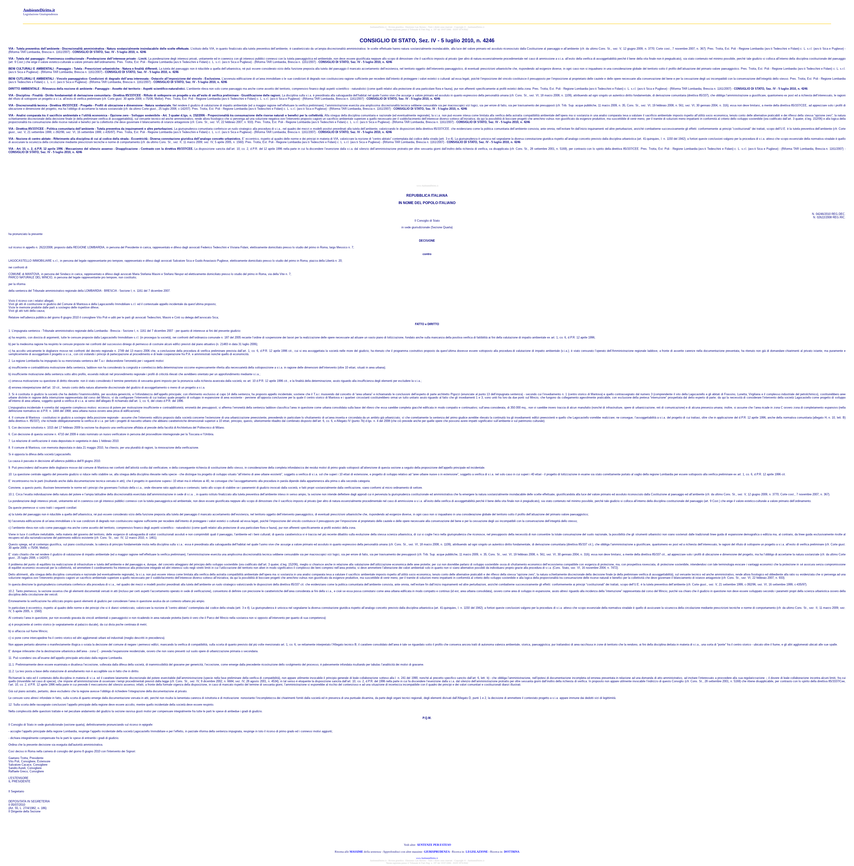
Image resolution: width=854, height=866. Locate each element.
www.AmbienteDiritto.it (427, 858)
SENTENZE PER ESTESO (434, 844)
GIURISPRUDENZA (437, 851)
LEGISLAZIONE (477, 851)
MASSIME (356, 851)
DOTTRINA (511, 851)
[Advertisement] (750, 12)
